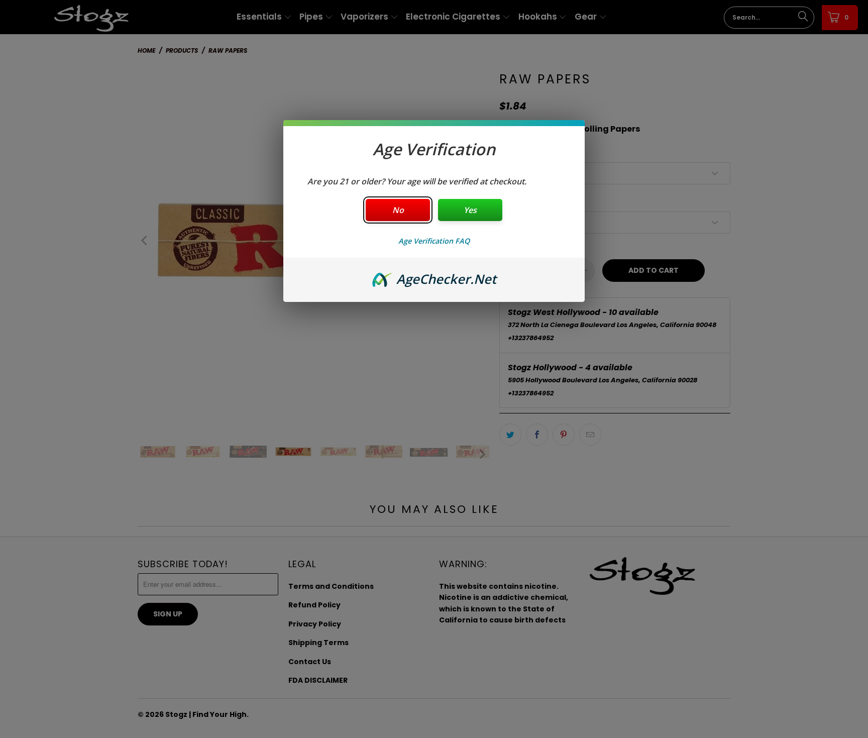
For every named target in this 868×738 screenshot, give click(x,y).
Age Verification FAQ (434, 241)
